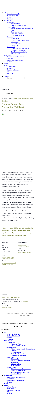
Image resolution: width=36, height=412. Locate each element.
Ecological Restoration (17, 33)
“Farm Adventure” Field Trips (20, 40)
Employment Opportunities (15, 60)
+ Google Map (24, 301)
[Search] (9, 411)
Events (9, 17)
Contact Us (10, 73)
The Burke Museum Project (19, 52)
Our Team (10, 68)
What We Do (7, 20)
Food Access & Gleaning (18, 25)
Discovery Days (15, 43)
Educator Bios (15, 45)
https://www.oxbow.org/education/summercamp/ (9, 263)
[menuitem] (21, 17)
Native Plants (11, 47)
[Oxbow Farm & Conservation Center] (18, 3)
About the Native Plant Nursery (20, 48)
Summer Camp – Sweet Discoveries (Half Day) (8, 258)
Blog (8, 71)
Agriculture (10, 22)
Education (10, 37)
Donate (9, 62)
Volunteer (10, 58)
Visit (5, 12)
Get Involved (7, 55)
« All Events (5, 89)
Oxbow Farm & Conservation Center (23, 245)
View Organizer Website (24, 252)
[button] (6, 76)
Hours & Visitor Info (13, 14)
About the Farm (15, 24)
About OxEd (15, 38)
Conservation (11, 27)
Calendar (10, 19)
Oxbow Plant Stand (13, 15)
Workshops (14, 42)
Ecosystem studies (16, 32)
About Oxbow (11, 66)
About (5, 65)
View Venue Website (7, 307)
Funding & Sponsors (13, 70)
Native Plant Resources (18, 50)
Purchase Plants (15, 53)
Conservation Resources (18, 35)
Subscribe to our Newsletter (15, 57)
